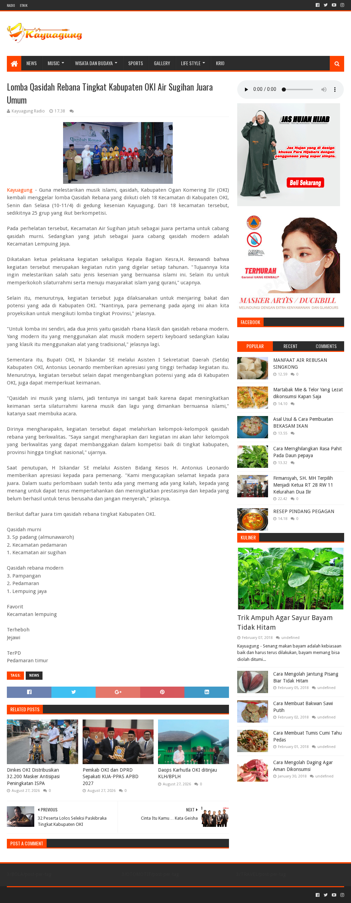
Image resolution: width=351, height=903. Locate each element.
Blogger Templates (84, 895)
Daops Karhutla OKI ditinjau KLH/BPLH (187, 773)
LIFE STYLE (191, 63)
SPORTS (135, 63)
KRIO (220, 63)
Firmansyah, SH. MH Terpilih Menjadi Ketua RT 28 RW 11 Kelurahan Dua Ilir (303, 484)
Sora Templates (44, 895)
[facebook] (317, 5)
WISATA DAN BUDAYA (94, 63)
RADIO (11, 5)
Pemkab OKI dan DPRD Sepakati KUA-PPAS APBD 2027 (110, 776)
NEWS (31, 63)
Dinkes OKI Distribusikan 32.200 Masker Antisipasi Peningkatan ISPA (33, 776)
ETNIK (23, 5)
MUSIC (54, 63)
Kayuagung (20, 190)
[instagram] (341, 5)
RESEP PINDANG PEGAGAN (303, 511)
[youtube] (334, 5)
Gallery (162, 63)
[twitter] (325, 5)
